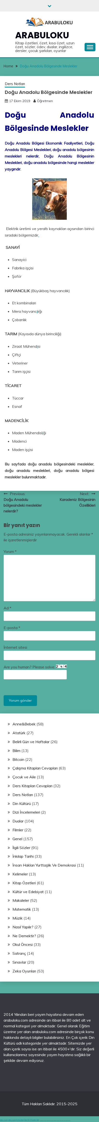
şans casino (60, 1120)
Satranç (19, 953)
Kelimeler (20, 874)
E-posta (12, 627)
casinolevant (55, 1120)
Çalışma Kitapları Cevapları (35, 768)
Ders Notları (15, 83)
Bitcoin (18, 759)
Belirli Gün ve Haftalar (31, 741)
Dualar (18, 821)
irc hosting (20, 1120)
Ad (7, 608)
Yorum (10, 551)
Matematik (21, 909)
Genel (17, 838)
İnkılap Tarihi (23, 856)
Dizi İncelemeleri (26, 812)
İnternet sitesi (15, 647)
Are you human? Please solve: (30, 667)
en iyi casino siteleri (42, 1120)
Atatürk (18, 732)
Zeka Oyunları (24, 971)
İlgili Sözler (21, 847)
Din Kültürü (21, 803)
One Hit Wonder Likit (31, 1120)
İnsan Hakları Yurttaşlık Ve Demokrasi (44, 865)
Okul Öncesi (22, 944)
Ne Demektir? (24, 935)
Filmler (17, 829)
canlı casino (45, 1120)
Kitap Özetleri (24, 882)
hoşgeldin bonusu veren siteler (50, 1120)
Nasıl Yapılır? (22, 927)
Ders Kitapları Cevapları (32, 785)
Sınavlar (19, 962)
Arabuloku (42, 35)
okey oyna (4, 1120)
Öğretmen (45, 101)
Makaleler (20, 900)
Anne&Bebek (24, 724)
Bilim (16, 750)
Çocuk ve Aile (24, 777)
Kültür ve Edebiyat (28, 891)
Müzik (17, 918)
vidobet (62, 1120)
